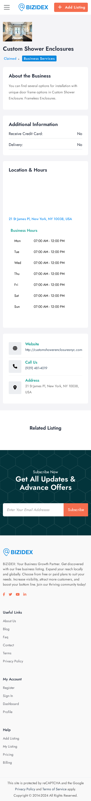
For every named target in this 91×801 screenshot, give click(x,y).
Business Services (39, 58)
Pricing (8, 754)
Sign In (8, 695)
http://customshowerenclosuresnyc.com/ (54, 349)
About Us (9, 620)
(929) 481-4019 (36, 368)
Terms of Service (54, 789)
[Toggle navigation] (6, 7)
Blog (6, 629)
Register (9, 687)
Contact (8, 645)
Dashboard (11, 703)
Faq (5, 637)
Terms (7, 653)
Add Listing (75, 7)
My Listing (10, 746)
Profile (7, 711)
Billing (7, 762)
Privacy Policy (13, 661)
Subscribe (76, 509)
